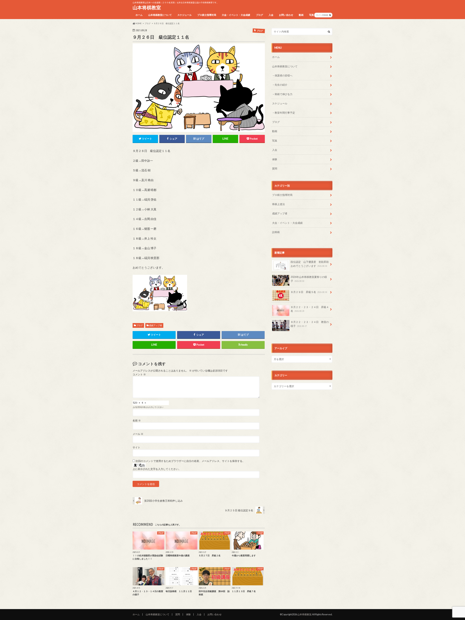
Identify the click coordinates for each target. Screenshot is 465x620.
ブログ (259, 14)
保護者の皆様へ (283, 75)
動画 (301, 14)
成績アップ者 (155, 325)
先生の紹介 (281, 84)
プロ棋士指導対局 (206, 14)
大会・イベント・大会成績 (236, 14)
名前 (137, 420)
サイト (136, 447)
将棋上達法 (278, 204)
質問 (274, 168)
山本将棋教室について (160, 14)
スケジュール (184, 14)
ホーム (139, 14)
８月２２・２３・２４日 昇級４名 (310, 309)
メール (138, 434)
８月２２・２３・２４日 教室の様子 (310, 323)
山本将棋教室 (147, 7)
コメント (139, 374)
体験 (274, 159)
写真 (311, 14)
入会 (271, 14)
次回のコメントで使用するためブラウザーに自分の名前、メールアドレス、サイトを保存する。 (190, 461)
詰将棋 (276, 232)
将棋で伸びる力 (283, 94)
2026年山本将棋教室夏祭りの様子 (309, 278)
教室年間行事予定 (285, 112)
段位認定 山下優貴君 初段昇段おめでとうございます (310, 263)
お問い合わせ (286, 14)
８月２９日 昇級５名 (309, 291)
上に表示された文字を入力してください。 (157, 469)
